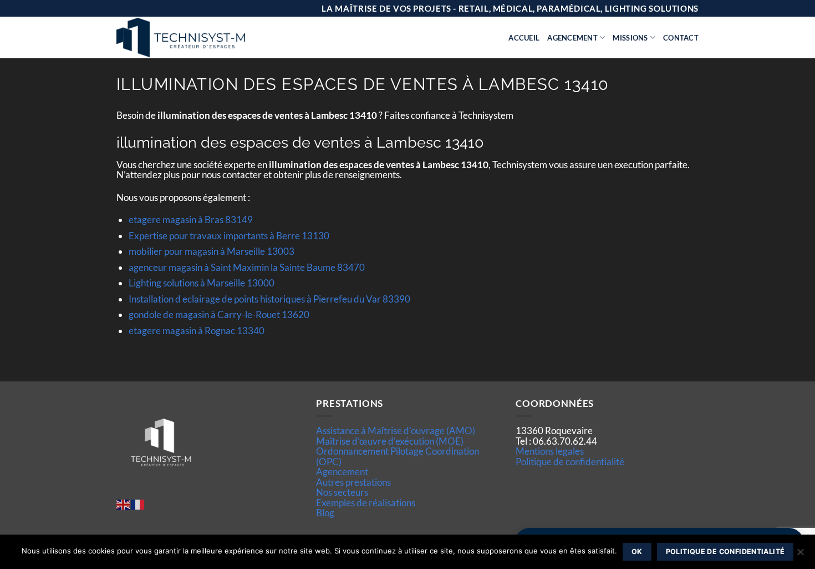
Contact (681, 37)
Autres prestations (353, 482)
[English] (123, 503)
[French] (138, 503)
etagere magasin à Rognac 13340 (196, 330)
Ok (637, 551)
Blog (325, 512)
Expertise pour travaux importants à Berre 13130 (229, 235)
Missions (630, 37)
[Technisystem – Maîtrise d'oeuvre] (208, 37)
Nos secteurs (342, 492)
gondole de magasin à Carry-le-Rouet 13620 (219, 314)
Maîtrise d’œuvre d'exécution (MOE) (389, 441)
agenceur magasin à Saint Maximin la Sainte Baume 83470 (247, 267)
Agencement (572, 37)
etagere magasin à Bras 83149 (191, 219)
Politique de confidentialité (570, 461)
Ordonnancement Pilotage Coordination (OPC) (397, 456)
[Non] (800, 555)
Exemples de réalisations (365, 502)
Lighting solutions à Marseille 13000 (201, 283)
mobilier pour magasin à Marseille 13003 (211, 251)
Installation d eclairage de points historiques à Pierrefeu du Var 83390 (269, 299)
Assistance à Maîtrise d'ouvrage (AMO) (395, 430)
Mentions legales (550, 451)
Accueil (523, 37)
